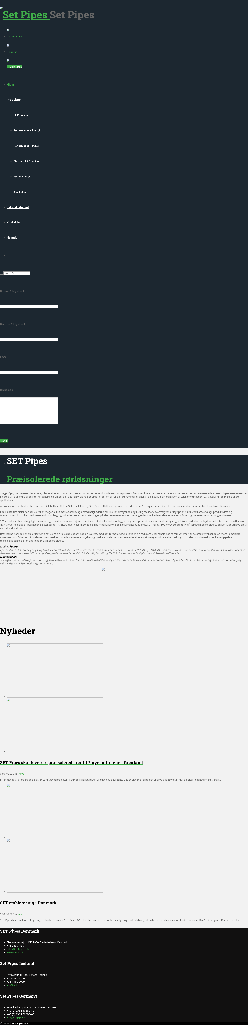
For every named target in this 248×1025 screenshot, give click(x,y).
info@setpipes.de (17, 1017)
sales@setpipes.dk (18, 949)
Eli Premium (20, 115)
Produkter (14, 99)
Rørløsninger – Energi (26, 130)
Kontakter (14, 222)
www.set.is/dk (15, 952)
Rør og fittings (21, 176)
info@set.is (13, 985)
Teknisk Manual (18, 207)
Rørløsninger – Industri (27, 145)
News (20, 773)
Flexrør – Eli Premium (26, 161)
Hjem (10, 84)
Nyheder (13, 237)
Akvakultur (19, 192)
